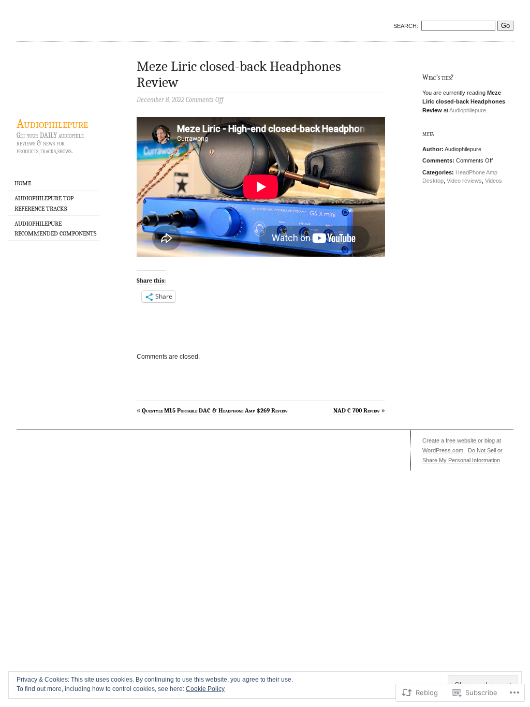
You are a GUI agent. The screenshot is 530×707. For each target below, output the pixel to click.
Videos (493, 181)
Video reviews (464, 181)
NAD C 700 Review (356, 410)
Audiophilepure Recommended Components (55, 228)
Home (22, 183)
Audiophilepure (52, 123)
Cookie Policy (205, 689)
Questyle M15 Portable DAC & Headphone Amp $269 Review (215, 410)
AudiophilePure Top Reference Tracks (43, 203)
